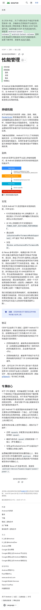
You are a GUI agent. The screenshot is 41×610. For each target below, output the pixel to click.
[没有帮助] (22, 54)
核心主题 (17, 50)
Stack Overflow (7, 585)
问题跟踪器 (6, 588)
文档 (3, 10)
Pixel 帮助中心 (7, 574)
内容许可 (24, 491)
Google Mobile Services (10, 581)
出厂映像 (5, 525)
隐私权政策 (7, 600)
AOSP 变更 (25, 40)
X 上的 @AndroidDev (9, 542)
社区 (15, 597)
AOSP (4, 50)
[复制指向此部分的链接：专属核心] (15, 386)
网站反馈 (16, 600)
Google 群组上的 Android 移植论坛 (14, 561)
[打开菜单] (3, 2)
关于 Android (6, 597)
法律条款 (22, 597)
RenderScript (7, 117)
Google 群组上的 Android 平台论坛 (14, 553)
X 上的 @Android (8, 539)
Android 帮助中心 (8, 570)
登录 (36, 3)
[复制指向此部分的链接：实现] (8, 201)
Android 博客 (6, 546)
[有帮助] (19, 54)
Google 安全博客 (8, 550)
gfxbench (6, 376)
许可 (29, 597)
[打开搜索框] (27, 2)
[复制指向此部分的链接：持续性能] (15, 109)
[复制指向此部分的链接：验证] (8, 323)
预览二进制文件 (7, 522)
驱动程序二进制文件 (9, 529)
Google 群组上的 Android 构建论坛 (14, 557)
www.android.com (8, 577)
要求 (3, 514)
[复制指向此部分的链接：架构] (8, 153)
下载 (3, 518)
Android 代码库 (7, 511)
